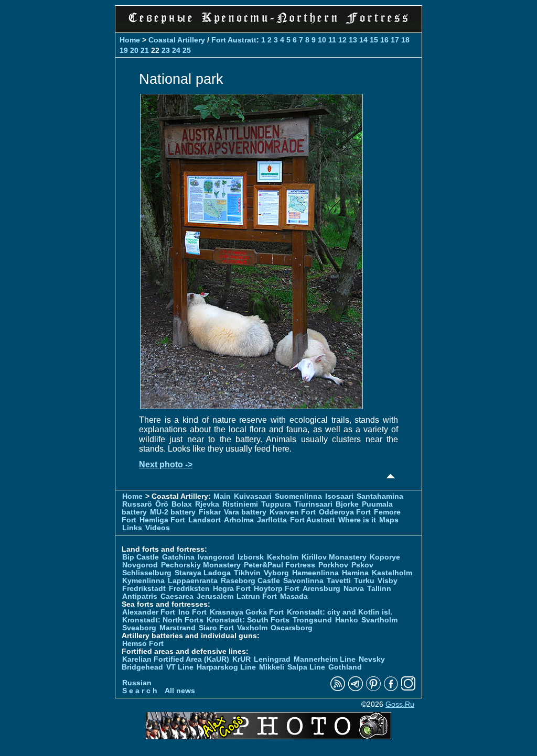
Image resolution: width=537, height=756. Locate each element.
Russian (137, 683)
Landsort (204, 520)
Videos (157, 528)
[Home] (268, 25)
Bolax (181, 504)
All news (180, 691)
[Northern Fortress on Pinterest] (373, 689)
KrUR (241, 659)
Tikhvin (247, 573)
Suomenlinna (298, 496)
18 (405, 40)
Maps (389, 520)
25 (186, 50)
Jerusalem (215, 596)
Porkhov (333, 565)
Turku (364, 581)
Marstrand (177, 628)
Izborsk (251, 557)
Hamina (355, 573)
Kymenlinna (143, 581)
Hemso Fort (143, 644)
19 (124, 50)
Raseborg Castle (250, 581)
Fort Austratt (233, 40)
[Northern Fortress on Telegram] (355, 689)
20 (134, 50)
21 (145, 50)
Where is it (357, 520)
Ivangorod (216, 557)
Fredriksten (189, 589)
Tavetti (339, 581)
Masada (294, 596)
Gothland (345, 667)
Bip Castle (140, 557)
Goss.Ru (399, 704)
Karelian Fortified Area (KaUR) (175, 659)
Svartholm (379, 620)
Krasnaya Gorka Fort (247, 612)
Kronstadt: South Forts (248, 620)
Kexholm (282, 557)
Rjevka (207, 504)
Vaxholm (252, 628)
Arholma (239, 520)
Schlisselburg (146, 573)
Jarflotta (272, 520)
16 (384, 40)
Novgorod (140, 565)
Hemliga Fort (162, 520)
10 (322, 40)
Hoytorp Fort (276, 589)
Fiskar (210, 512)
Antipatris (139, 596)
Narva (353, 589)
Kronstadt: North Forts (164, 620)
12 (342, 40)
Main (222, 496)
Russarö (137, 504)
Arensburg (321, 589)
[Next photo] (251, 406)
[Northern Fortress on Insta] (408, 689)
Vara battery (245, 512)
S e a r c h (139, 691)
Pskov (362, 565)
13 (353, 40)
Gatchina (178, 557)
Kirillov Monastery (334, 557)
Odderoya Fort (345, 512)
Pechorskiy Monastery (201, 565)
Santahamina (380, 496)
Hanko (346, 620)
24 (176, 50)
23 (166, 50)
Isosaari (339, 496)
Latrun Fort (257, 596)
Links (132, 528)
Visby (388, 581)
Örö (161, 504)
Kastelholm (392, 573)
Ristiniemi (240, 504)
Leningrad (272, 659)
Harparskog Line (226, 667)
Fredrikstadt (144, 589)
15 (374, 40)
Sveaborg (139, 628)
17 (395, 40)
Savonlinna (303, 581)
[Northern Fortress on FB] (391, 689)
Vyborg (276, 573)
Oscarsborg (292, 628)
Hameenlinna (315, 573)
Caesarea (177, 596)
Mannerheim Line (325, 659)
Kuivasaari (253, 496)
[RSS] (337, 689)
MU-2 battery (173, 512)
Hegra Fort (232, 589)
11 (332, 40)
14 (363, 40)
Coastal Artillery (176, 40)
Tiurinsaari (313, 504)
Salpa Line (306, 667)
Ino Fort (192, 612)
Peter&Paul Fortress (279, 565)
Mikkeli (271, 667)
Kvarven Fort (293, 512)
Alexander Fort (148, 612)
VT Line (180, 667)
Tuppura (276, 504)
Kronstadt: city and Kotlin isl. (339, 612)
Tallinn (379, 589)
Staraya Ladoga (203, 573)
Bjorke (347, 504)
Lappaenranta (193, 581)
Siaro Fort (216, 628)
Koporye (385, 557)
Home (130, 40)
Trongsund (312, 620)
